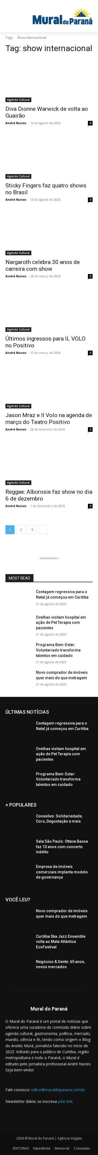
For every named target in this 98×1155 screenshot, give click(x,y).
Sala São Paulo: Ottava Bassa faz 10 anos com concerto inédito (62, 846)
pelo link (65, 1101)
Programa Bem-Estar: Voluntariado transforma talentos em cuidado (58, 650)
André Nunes (15, 123)
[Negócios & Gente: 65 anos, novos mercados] (18, 968)
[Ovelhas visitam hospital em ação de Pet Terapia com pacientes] (18, 624)
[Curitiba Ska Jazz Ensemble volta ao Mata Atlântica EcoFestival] (18, 943)
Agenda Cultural (18, 100)
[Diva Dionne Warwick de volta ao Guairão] (49, 80)
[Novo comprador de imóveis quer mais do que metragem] (18, 679)
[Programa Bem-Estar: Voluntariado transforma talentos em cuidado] (18, 651)
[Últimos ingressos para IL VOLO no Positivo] (49, 310)
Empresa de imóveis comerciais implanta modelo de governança (62, 871)
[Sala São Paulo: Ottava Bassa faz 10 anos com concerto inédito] (18, 848)
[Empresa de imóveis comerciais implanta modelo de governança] (18, 873)
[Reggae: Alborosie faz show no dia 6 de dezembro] (49, 463)
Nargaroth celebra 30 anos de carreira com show (42, 265)
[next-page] (43, 529)
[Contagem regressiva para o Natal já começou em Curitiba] (18, 598)
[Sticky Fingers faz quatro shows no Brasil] (49, 157)
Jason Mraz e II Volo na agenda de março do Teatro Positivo (48, 418)
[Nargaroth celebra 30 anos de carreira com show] (49, 233)
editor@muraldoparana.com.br (58, 1089)
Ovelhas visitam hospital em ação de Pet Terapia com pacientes (61, 622)
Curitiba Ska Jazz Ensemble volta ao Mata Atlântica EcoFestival (60, 941)
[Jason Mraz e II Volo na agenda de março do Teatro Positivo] (49, 386)
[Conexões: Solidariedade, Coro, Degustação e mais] (18, 823)
